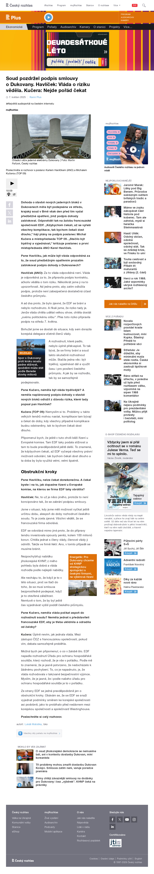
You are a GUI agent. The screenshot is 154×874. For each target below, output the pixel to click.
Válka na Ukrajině (21, 818)
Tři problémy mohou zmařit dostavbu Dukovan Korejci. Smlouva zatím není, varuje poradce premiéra (66, 768)
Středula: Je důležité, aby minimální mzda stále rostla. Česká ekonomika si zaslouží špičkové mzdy (136, 359)
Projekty (114, 27)
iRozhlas (48, 5)
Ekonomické (14, 27)
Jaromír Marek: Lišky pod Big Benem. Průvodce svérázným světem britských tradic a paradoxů (136, 193)
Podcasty (50, 827)
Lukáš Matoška (33, 724)
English (138, 858)
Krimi (110, 137)
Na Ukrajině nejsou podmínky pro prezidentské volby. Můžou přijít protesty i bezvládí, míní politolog (135, 411)
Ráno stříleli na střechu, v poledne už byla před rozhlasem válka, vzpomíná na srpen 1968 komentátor (136, 385)
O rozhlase (103, 5)
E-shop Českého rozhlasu (123, 434)
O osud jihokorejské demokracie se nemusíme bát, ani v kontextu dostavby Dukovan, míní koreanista (66, 754)
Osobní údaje (107, 858)
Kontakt (81, 836)
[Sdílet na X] (9, 212)
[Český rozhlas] (19, 5)
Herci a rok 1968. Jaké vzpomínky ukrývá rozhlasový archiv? (135, 283)
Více (128, 27)
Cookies (94, 858)
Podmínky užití (124, 858)
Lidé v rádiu (83, 827)
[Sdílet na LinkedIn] (9, 221)
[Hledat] (144, 5)
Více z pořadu (114, 316)
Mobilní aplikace (53, 831)
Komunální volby (21, 822)
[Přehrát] (11, 183)
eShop (15, 831)
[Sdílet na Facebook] (9, 204)
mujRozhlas (76, 5)
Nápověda (82, 822)
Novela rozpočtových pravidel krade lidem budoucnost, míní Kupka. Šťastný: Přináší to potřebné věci (135, 332)
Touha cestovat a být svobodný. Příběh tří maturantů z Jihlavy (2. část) (135, 266)
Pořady (52, 27)
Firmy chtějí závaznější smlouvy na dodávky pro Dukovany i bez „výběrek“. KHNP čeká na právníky (65, 781)
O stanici (99, 27)
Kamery (125, 20)
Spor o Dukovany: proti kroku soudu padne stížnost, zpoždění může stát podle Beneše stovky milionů (30, 366)
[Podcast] (8, 194)
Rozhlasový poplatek (88, 840)
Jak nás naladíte (86, 818)
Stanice (90, 5)
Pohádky (111, 143)
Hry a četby (112, 132)
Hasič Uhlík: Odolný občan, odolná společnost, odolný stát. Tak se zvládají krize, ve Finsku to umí (134, 243)
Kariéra (81, 831)
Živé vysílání (113, 154)
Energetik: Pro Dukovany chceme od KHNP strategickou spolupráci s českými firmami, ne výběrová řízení (82, 566)
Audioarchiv (127, 17)
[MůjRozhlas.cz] (12, 110)
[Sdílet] (14, 194)
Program (61, 5)
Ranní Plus (36, 97)
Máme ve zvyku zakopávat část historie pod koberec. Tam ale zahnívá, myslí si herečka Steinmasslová (135, 217)
